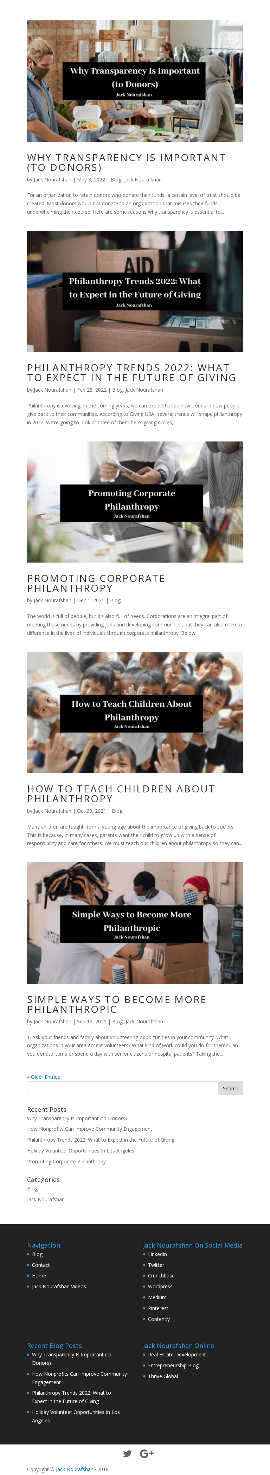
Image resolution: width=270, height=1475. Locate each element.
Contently (159, 1319)
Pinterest (158, 1308)
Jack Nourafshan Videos (59, 1286)
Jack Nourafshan (52, 179)
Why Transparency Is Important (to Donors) (126, 162)
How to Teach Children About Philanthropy (121, 793)
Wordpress (160, 1286)
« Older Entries (43, 1077)
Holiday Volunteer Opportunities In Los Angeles (80, 1150)
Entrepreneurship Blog (173, 1365)
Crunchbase (161, 1275)
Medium (157, 1297)
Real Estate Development (177, 1354)
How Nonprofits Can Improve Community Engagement (89, 1128)
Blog (116, 179)
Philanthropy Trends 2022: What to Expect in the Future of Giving (132, 372)
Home (39, 1275)
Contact (41, 1265)
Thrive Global (163, 1376)
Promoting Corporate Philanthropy (96, 582)
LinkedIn (157, 1254)
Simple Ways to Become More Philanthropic (117, 1004)
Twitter (156, 1265)
